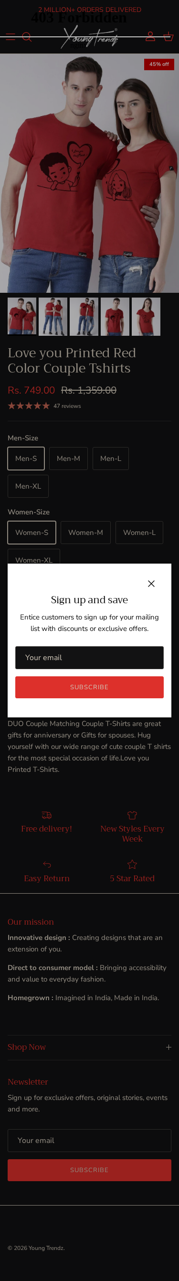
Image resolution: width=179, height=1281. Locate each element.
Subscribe (89, 687)
